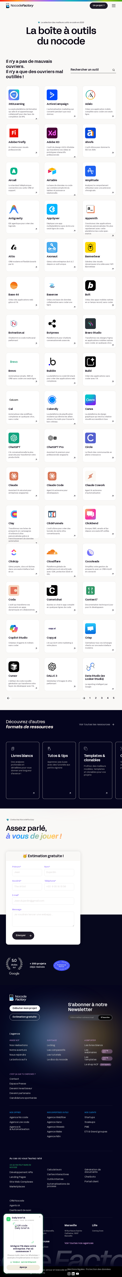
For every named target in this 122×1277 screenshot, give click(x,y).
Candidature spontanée (23, 1098)
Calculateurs (54, 1170)
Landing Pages (18, 1177)
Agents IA (15, 1206)
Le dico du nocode (57, 1060)
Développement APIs (21, 1172)
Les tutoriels (54, 1055)
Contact (14, 1079)
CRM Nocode (17, 1201)
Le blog (51, 1045)
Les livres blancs (94, 1045)
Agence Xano (54, 1122)
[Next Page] (84, 698)
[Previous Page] (8, 698)
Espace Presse (18, 1084)
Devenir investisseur (21, 1089)
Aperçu (23, 1267)
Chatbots (90, 1177)
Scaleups (90, 1122)
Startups (90, 1117)
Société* (16, 881)
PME (87, 1127)
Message (16, 910)
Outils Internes (55, 1179)
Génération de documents (93, 1171)
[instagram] (69, 1273)
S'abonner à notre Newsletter (87, 1007)
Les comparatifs (56, 1050)
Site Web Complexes (21, 1182)
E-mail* (15, 895)
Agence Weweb (55, 1127)
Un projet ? (99, 6)
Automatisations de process (58, 1185)
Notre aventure (18, 1050)
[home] (20, 5)
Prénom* (16, 867)
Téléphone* (50, 881)
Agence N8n (54, 1137)
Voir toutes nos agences (79, 1243)
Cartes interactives (58, 1174)
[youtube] (77, 1273)
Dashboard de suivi (20, 1210)
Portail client (91, 1182)
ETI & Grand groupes (96, 1132)
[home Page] (18, 998)
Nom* (47, 867)
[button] (113, 5)
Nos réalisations (19, 1045)
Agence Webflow (56, 1117)
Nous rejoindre (18, 1055)
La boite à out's (18, 1060)
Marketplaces (17, 1187)
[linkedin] (73, 1273)
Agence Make (54, 1132)
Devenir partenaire (20, 1093)
